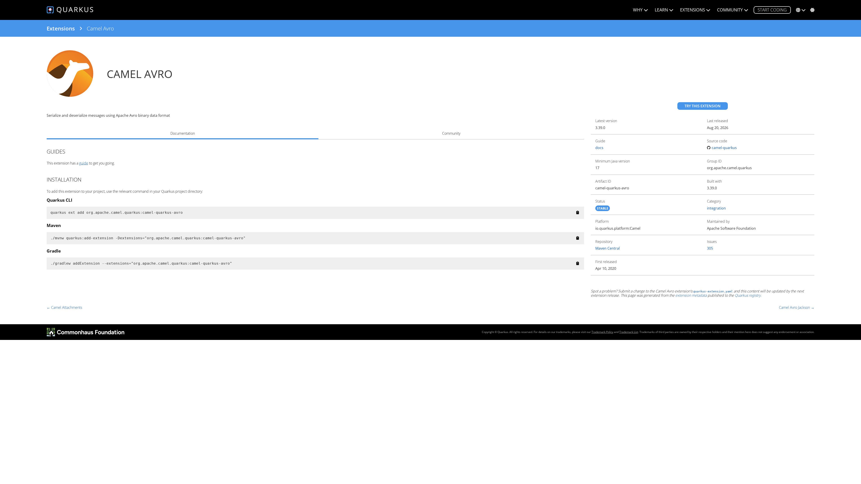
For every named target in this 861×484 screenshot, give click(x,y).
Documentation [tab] (182, 133)
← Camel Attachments (64, 307)
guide (83, 163)
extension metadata (691, 295)
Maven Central (607, 248)
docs (599, 147)
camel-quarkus (724, 147)
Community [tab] (451, 133)
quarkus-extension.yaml (713, 291)
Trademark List (628, 332)
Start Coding (772, 10)
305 (710, 248)
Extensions (61, 28)
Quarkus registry (748, 295)
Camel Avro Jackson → (796, 307)
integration (716, 208)
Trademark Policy (602, 332)
